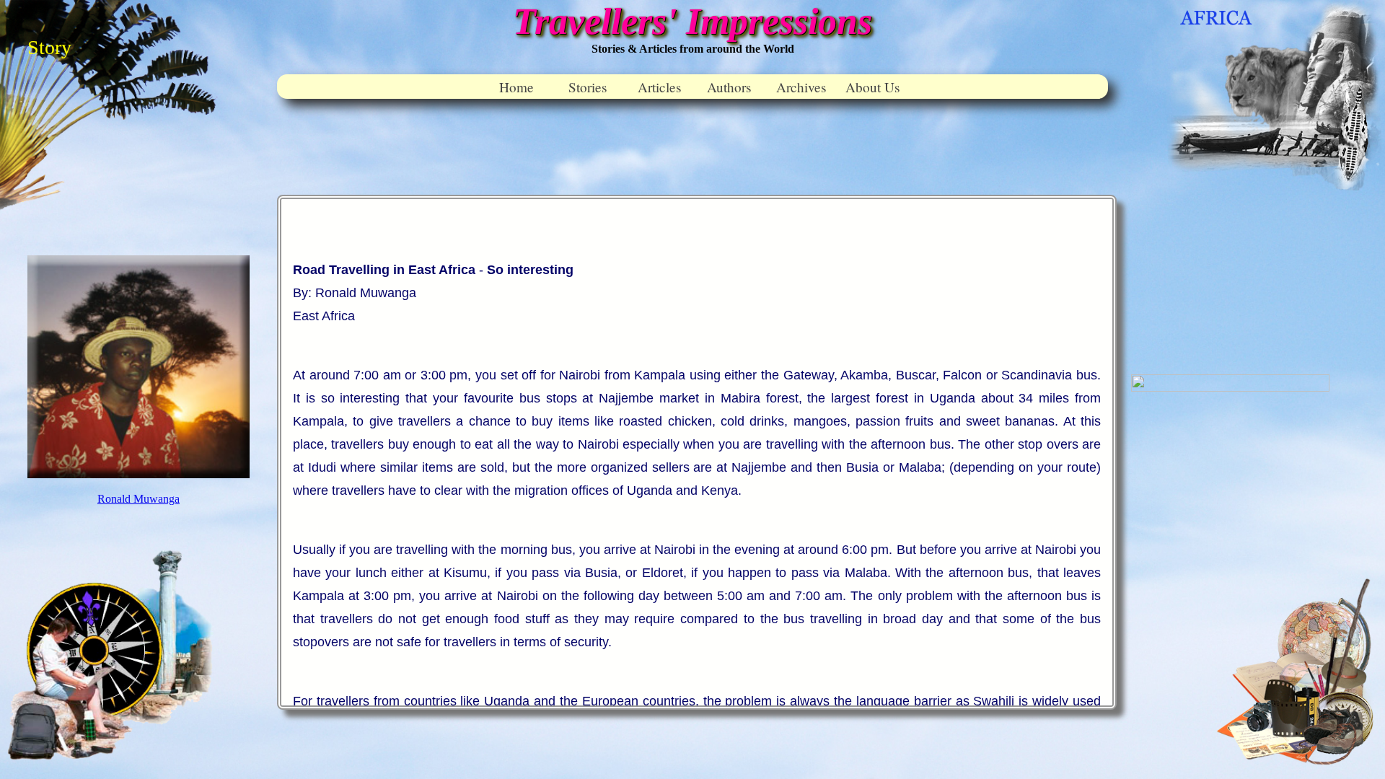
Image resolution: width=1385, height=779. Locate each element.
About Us (872, 87)
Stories (587, 87)
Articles (659, 87)
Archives (801, 87)
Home (516, 87)
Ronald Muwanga (138, 499)
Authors (729, 87)
